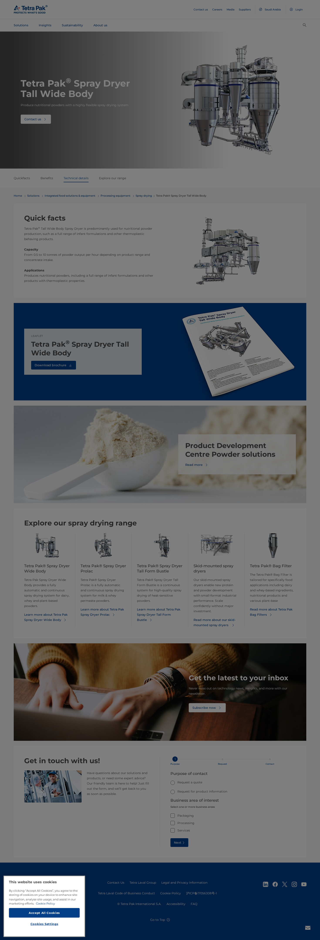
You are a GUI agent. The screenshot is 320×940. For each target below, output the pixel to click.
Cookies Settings (44, 924)
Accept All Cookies (44, 912)
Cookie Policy (45, 903)
